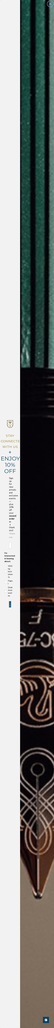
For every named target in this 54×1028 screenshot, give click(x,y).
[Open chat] (46, 1020)
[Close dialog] (50, 4)
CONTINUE (10, 604)
